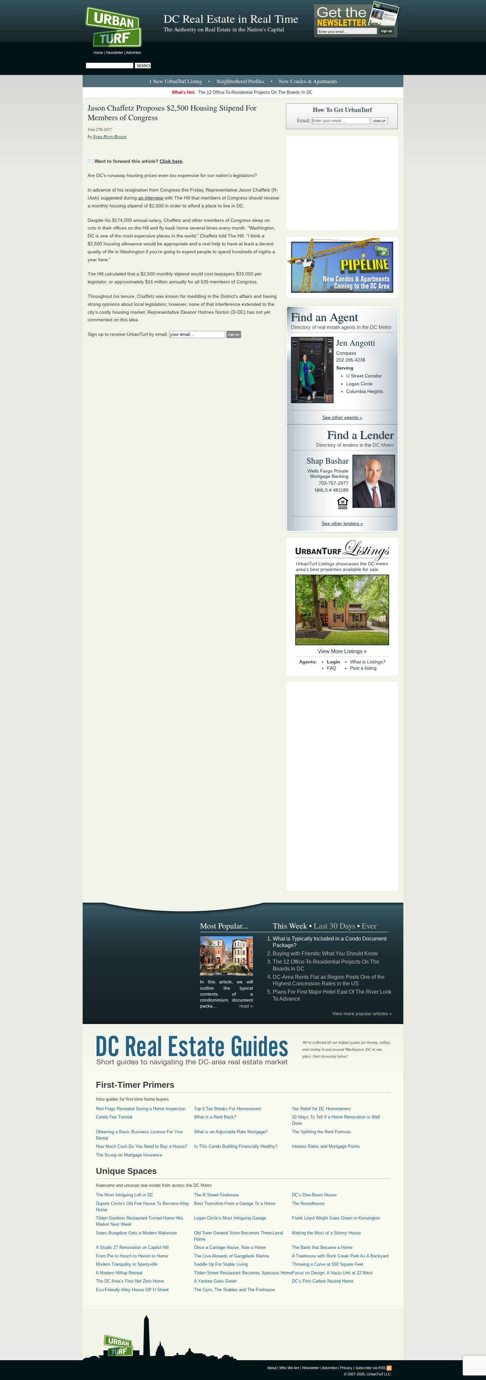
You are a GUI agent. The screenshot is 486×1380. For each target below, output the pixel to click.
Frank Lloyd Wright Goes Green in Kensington (336, 1218)
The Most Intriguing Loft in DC (124, 1194)
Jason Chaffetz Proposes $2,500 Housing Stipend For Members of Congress (172, 112)
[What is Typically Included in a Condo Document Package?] (227, 974)
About (271, 1368)
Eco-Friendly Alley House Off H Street (132, 1289)
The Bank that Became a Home (322, 1247)
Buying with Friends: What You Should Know (325, 953)
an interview (150, 197)
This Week (290, 925)
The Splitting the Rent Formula (321, 1131)
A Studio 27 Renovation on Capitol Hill (132, 1247)
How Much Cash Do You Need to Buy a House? (141, 1146)
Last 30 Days (334, 925)
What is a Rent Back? (215, 1117)
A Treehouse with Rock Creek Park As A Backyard (340, 1256)
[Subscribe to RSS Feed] (389, 1368)
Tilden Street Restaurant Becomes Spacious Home (243, 1272)
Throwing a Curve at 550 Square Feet (327, 1264)
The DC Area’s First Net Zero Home (130, 1281)
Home (98, 52)
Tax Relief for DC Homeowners (321, 1108)
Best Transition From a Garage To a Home (234, 1203)
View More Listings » (342, 651)
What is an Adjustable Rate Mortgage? (230, 1131)
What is (367, 661)
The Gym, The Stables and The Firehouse (234, 1289)
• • (243, 81)
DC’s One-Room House (314, 1194)
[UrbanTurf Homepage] (119, 28)
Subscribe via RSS (370, 1368)
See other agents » (342, 417)
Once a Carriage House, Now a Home (230, 1247)
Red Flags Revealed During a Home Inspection (140, 1108)
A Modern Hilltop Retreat (119, 1272)
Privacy (346, 1368)
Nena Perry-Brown (109, 136)
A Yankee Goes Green (215, 1281)
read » (246, 1005)
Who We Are (289, 1368)
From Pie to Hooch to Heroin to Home (132, 1256)
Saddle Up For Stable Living (221, 1264)
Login (333, 661)
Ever (369, 925)
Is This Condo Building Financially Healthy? (235, 1146)
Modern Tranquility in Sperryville (126, 1264)
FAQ (331, 668)
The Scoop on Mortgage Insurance (129, 1154)
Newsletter (114, 52)
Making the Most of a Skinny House (326, 1232)
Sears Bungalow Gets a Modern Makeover (136, 1232)
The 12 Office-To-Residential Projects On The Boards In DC (255, 92)
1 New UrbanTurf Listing (175, 81)
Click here (171, 161)
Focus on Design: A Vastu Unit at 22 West (332, 1272)
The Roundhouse (308, 1203)
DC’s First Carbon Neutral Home (322, 1281)
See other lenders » (342, 523)
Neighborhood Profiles (240, 81)
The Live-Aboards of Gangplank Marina (231, 1256)
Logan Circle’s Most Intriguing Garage (230, 1218)
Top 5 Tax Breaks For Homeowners (228, 1108)
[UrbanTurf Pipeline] (342, 296)
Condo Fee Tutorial (114, 1117)
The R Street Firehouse (216, 1194)
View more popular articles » (362, 1013)
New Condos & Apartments (308, 81)
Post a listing (363, 668)
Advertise (133, 52)
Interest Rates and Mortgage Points (326, 1146)
